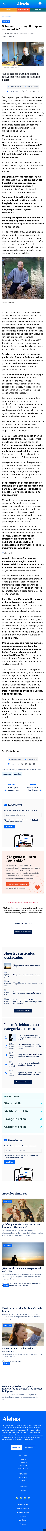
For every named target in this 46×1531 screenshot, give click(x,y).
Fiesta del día (13, 1103)
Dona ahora (22, 10)
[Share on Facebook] (23, 91)
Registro (8, 10)
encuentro (7, 1245)
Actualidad (23, 1459)
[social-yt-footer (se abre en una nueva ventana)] (17, 1498)
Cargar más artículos (23, 1011)
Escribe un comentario (23, 932)
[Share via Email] (34, 91)
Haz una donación (23, 1509)
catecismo (7, 1201)
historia (6, 1363)
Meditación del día (16, 1111)
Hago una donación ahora (16, 884)
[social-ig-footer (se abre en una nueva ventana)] (29, 1498)
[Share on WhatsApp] (38, 91)
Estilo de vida (23, 1465)
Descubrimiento (23, 1468)
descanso (7, 1325)
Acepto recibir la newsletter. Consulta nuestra (22, 820)
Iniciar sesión (29, 1448)
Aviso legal (23, 1516)
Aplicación (23, 1481)
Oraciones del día (15, 1126)
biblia (6, 1285)
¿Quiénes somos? (23, 1512)
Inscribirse (9, 826)
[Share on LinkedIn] (26, 91)
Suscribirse (16, 1448)
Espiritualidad (6, 17)
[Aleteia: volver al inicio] (23, 4)
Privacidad (23, 1524)
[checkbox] (5, 820)
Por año (23, 1490)
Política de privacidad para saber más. (22, 820)
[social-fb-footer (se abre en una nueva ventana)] (21, 1498)
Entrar (30, 923)
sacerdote (7, 774)
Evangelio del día (15, 1119)
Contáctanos (23, 1520)
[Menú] (8, 4)
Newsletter (23, 1478)
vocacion (17, 774)
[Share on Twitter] (30, 91)
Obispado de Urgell (27, 33)
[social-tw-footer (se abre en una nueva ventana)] (25, 1498)
